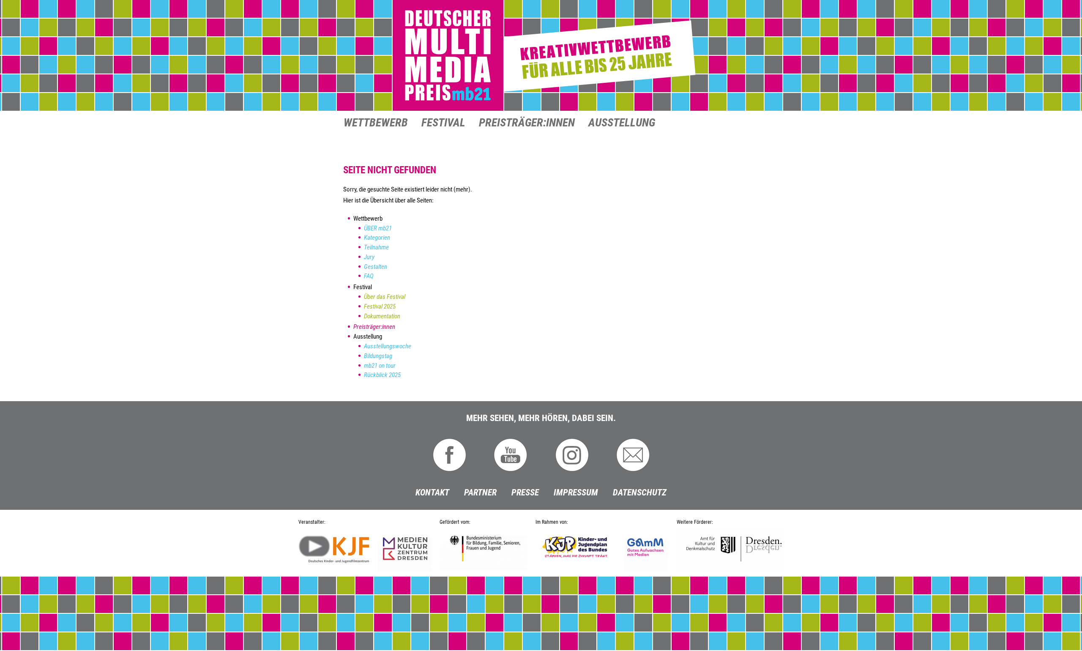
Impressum (576, 492)
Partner (480, 492)
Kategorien (377, 237)
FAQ (369, 276)
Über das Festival (384, 297)
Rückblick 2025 (382, 375)
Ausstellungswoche (387, 346)
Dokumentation (382, 316)
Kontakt (432, 492)
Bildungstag (378, 356)
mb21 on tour (380, 365)
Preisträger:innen (527, 123)
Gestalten (375, 267)
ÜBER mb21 (378, 228)
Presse (525, 492)
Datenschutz (640, 492)
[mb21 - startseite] (541, 56)
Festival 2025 (380, 306)
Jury (369, 257)
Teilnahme (376, 247)
